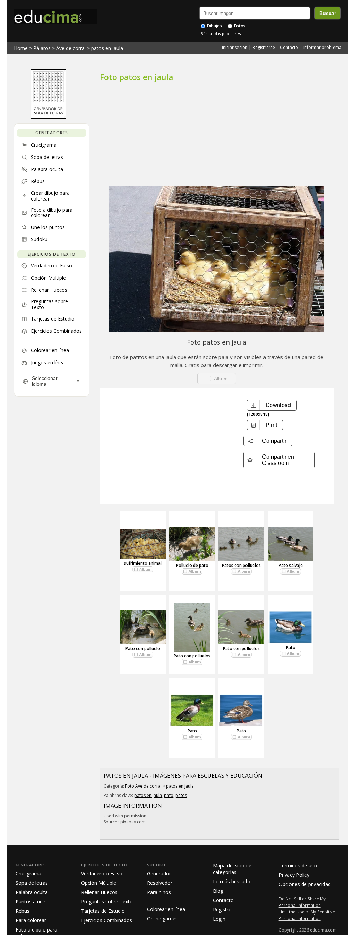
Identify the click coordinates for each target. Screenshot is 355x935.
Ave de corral (71, 48)
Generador (159, 873)
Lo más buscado (231, 881)
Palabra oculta (32, 892)
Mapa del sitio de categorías (232, 868)
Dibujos (214, 26)
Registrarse (264, 47)
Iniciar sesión (235, 47)
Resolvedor (159, 882)
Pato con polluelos (192, 656)
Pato (290, 648)
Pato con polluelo (142, 649)
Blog (218, 890)
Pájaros (42, 48)
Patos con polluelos (241, 565)
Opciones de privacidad (305, 884)
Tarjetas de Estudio (103, 911)
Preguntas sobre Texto (107, 901)
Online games (162, 918)
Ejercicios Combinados (106, 920)
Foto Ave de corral (143, 786)
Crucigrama (28, 873)
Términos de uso (298, 865)
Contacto (289, 47)
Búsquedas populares (221, 33)
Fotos (239, 26)
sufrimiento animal (143, 563)
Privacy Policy (294, 875)
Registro (222, 909)
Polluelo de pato (192, 565)
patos (181, 795)
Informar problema (322, 47)
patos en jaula (107, 48)
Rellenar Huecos (99, 892)
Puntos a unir (30, 901)
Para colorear (31, 920)
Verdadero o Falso (101, 873)
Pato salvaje (291, 565)
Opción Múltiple (98, 882)
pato (168, 795)
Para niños (159, 892)
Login (219, 919)
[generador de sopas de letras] (48, 116)
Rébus (22, 911)
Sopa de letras (32, 882)
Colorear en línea (166, 909)
